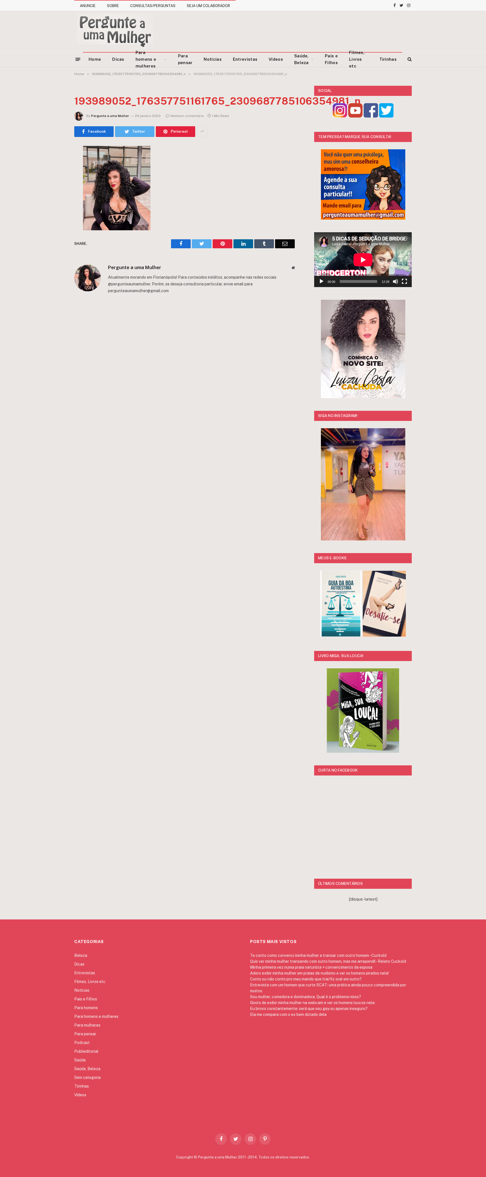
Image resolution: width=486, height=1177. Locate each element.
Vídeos (276, 59)
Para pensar (185, 59)
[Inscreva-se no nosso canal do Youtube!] (355, 116)
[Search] (409, 59)
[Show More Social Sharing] (202, 131)
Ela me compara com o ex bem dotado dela (288, 1014)
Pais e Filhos (331, 59)
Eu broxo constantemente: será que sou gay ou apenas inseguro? (309, 1008)
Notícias (212, 59)
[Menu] (78, 59)
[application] (363, 259)
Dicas (118, 59)
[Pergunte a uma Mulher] (115, 31)
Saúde (80, 1060)
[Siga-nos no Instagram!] (340, 116)
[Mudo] (395, 281)
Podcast (82, 1042)
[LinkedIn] (54, 193)
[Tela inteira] (404, 281)
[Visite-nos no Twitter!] (386, 116)
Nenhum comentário (187, 116)
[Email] (54, 221)
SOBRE (113, 6)
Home (95, 59)
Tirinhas (388, 59)
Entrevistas (245, 59)
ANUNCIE (88, 6)
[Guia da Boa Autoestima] (341, 635)
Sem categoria (87, 1077)
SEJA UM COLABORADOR (208, 6)
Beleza (80, 955)
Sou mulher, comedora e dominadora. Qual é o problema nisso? (305, 997)
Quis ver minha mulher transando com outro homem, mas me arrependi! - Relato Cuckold (328, 961)
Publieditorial (86, 1051)
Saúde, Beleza (301, 59)
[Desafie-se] (384, 635)
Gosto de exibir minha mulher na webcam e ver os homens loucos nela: (312, 1002)
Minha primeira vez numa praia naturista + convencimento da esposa (311, 967)
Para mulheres (87, 1025)
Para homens (86, 1007)
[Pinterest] (54, 207)
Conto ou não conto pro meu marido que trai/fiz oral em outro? (306, 979)
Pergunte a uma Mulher (110, 116)
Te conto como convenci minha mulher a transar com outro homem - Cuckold (318, 955)
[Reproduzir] (321, 281)
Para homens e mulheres (146, 59)
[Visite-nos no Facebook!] (371, 116)
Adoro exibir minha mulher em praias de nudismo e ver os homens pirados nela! (319, 973)
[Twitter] (54, 178)
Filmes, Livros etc (356, 59)
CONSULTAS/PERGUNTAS (153, 6)
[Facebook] (54, 164)
